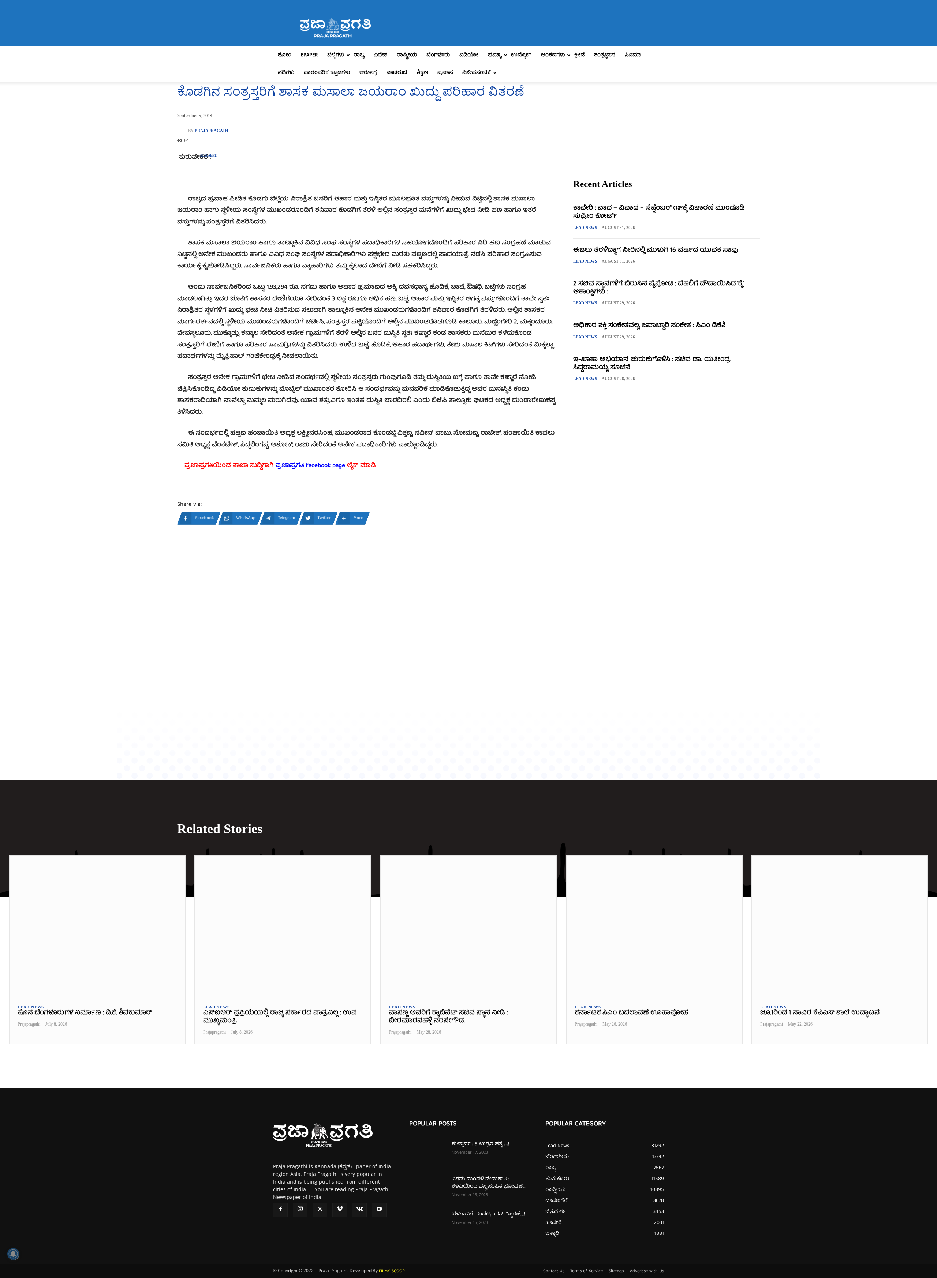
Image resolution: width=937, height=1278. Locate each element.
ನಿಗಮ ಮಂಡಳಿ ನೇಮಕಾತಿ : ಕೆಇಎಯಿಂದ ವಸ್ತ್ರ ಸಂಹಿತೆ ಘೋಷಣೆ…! (489, 1183)
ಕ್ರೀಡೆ (579, 55)
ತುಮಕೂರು (208, 156)
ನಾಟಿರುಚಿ (397, 72)
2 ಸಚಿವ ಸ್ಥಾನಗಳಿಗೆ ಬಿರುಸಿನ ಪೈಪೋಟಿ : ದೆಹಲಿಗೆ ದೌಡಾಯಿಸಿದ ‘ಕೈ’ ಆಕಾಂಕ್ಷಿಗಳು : (658, 288)
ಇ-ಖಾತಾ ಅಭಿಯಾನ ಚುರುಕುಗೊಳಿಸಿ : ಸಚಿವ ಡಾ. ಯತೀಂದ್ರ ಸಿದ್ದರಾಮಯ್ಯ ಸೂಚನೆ (652, 363)
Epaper (309, 55)
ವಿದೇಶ (380, 55)
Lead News (585, 227)
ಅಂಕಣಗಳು (553, 55)
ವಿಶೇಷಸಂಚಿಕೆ (476, 72)
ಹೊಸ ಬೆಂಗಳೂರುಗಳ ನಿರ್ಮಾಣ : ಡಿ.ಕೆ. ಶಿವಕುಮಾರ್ (85, 1013)
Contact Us (553, 1271)
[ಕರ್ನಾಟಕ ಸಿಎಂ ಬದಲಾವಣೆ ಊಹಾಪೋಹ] (654, 926)
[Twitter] (320, 1210)
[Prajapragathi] (182, 130)
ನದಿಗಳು (286, 72)
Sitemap (616, 1271)
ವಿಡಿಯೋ (468, 55)
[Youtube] (379, 1210)
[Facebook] (280, 1210)
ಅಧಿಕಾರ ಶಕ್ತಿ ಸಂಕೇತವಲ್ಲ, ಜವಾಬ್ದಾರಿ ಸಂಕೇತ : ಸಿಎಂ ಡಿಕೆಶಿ (649, 325)
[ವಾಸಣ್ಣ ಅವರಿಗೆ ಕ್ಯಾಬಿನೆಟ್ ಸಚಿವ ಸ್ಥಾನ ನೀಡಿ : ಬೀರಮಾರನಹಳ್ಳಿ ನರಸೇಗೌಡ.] (468, 926)
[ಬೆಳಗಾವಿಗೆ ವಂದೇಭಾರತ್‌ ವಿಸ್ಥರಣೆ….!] (427, 1223)
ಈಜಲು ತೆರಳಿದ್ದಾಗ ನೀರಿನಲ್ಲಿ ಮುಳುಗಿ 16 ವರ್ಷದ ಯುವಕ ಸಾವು (655, 250)
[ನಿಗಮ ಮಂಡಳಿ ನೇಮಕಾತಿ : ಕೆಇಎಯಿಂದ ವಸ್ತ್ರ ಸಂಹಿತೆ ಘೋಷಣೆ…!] (427, 1188)
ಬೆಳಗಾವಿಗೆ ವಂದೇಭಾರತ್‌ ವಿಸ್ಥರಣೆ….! (488, 1214)
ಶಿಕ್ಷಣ (422, 72)
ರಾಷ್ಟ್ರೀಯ (407, 55)
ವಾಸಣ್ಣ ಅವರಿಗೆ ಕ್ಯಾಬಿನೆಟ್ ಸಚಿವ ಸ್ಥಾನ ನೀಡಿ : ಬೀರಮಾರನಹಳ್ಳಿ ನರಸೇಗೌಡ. (448, 1017)
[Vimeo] (339, 1210)
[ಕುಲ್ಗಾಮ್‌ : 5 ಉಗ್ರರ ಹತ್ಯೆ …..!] (427, 1153)
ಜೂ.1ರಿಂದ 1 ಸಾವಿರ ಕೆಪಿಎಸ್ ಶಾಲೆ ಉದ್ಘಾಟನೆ (820, 1013)
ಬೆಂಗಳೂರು (438, 55)
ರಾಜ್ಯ (359, 55)
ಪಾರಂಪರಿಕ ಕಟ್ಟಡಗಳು (327, 72)
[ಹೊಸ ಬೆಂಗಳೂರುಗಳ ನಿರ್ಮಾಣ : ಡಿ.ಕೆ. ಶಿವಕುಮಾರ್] (97, 926)
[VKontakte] (359, 1210)
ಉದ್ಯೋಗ (521, 55)
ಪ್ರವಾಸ (445, 72)
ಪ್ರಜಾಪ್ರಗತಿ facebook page (310, 466)
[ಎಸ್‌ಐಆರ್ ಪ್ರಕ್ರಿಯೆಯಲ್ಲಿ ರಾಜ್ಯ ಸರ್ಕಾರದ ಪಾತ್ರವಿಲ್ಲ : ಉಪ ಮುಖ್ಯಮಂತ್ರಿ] (282, 926)
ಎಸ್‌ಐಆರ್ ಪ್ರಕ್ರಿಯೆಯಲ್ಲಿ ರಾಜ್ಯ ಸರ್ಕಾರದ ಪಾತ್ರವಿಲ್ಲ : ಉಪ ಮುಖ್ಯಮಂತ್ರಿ (279, 1017)
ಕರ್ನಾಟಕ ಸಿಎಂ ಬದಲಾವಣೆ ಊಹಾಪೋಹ (631, 1013)
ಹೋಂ (284, 55)
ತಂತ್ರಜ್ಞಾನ (604, 55)
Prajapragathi (212, 131)
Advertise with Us (647, 1271)
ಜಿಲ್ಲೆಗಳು (335, 55)
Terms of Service (586, 1271)
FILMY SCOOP (392, 1271)
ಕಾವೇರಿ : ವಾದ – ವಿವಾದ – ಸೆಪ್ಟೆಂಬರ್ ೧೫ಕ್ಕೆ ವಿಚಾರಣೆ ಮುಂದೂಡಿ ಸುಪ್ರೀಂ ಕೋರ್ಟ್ (658, 212)
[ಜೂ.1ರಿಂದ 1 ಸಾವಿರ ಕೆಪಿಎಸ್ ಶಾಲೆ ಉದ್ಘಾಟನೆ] (839, 926)
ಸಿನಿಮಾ (633, 55)
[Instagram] (300, 1210)
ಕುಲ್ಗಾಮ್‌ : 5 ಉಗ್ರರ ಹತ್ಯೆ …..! (480, 1144)
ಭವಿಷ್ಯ (494, 55)
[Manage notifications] (13, 1254)
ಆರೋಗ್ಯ (368, 72)
